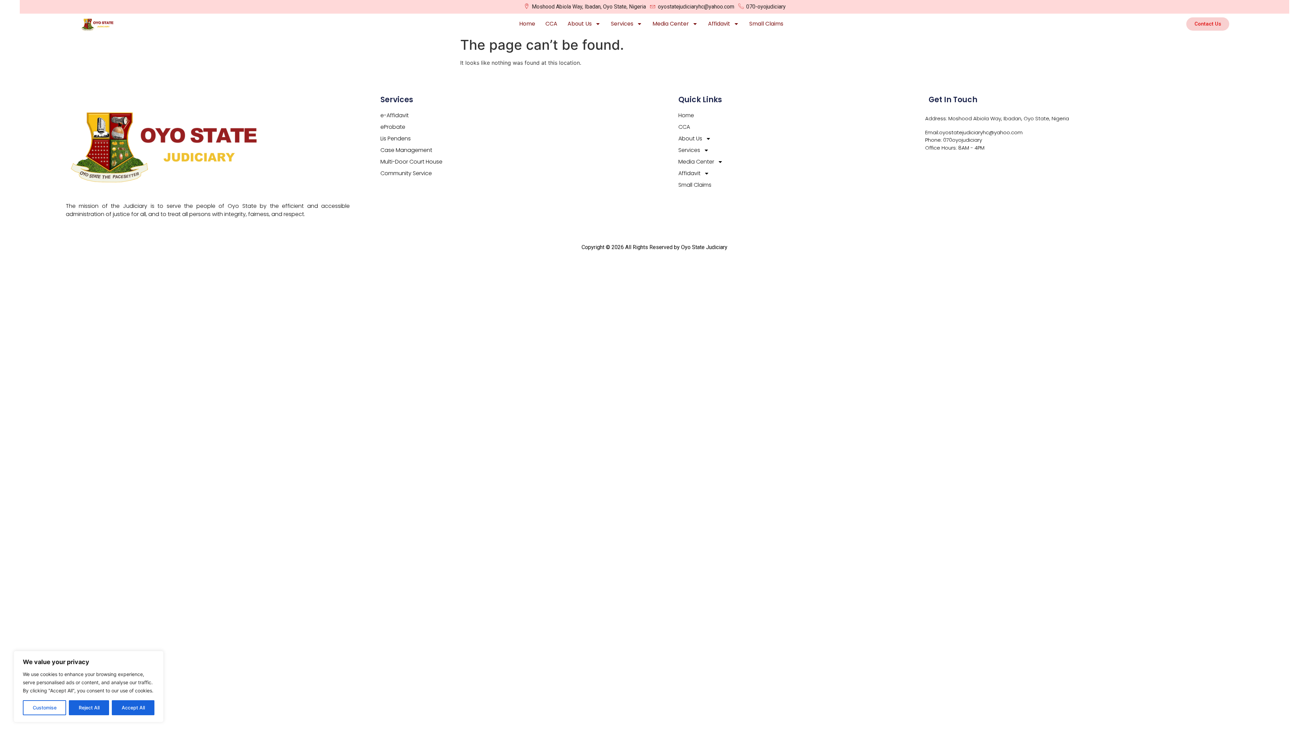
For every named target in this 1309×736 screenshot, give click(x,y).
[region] (89, 686)
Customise (45, 707)
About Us (580, 24)
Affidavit (719, 24)
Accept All (133, 707)
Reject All (89, 707)
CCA (551, 24)
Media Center (670, 24)
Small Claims (766, 24)
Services (622, 24)
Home (527, 24)
